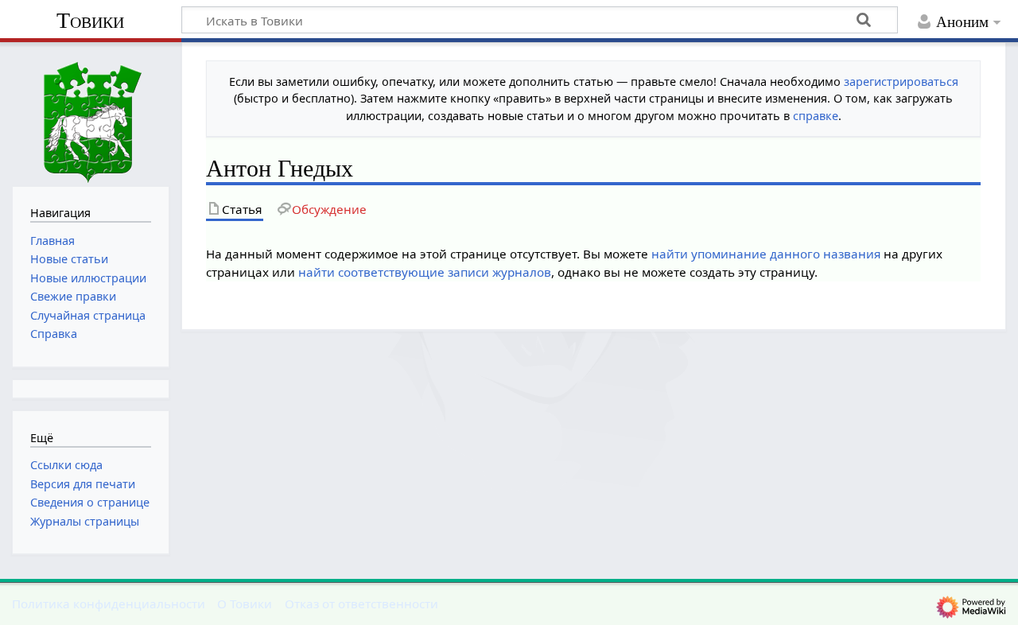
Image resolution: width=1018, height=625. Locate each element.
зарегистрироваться (901, 81)
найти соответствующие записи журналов (424, 272)
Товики (90, 20)
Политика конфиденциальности (108, 603)
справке (815, 115)
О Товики (244, 603)
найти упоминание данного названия (765, 254)
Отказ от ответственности (361, 603)
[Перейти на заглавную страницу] (90, 112)
